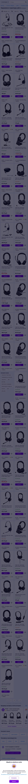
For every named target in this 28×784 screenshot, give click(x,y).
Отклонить (14, 778)
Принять (14, 781)
